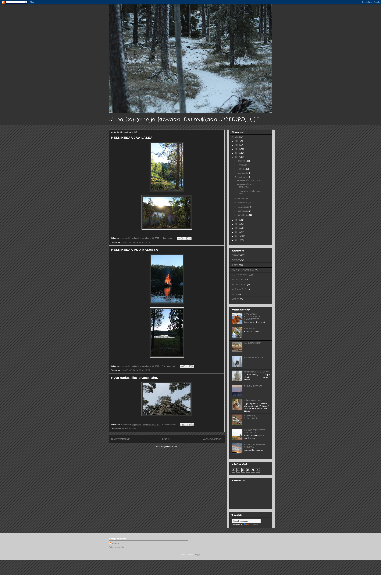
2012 (237, 236)
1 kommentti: (168, 238)
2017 (237, 157)
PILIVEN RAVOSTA (253, 386)
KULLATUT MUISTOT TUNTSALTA (254, 431)
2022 (237, 137)
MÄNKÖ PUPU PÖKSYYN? (257, 372)
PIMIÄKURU (250, 328)
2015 (237, 224)
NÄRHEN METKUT (253, 400)
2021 (237, 141)
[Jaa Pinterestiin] (190, 238)
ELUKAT (236, 255)
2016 (237, 220)
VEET (147, 242)
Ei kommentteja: (169, 366)
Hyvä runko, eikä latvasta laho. (134, 378)
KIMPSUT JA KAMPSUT (243, 270)
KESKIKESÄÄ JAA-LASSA (132, 138)
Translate (253, 524)
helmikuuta (243, 211)
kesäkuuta (243, 177)
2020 (237, 145)
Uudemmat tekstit (120, 439)
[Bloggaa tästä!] (181, 238)
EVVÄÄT (236, 260)
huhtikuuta (243, 202)
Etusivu (166, 439)
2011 (237, 240)
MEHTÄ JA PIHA (136, 242)
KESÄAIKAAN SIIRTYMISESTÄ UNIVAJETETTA (252, 316)
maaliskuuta (243, 207)
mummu (115, 543)
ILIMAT (124, 242)
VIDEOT (235, 299)
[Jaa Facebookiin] (187, 238)
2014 (237, 228)
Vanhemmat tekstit (212, 439)
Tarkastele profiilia (116, 547)
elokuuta (242, 169)
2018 (237, 153)
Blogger (197, 554)
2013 (237, 232)
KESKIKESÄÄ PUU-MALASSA (134, 250)
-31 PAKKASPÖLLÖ (253, 357)
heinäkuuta (243, 173)
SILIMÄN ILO (238, 279)
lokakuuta (242, 161)
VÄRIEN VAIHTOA (252, 343)
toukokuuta (243, 198)
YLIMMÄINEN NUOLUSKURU (251, 417)
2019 (237, 149)
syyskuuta (243, 165)
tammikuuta (243, 215)
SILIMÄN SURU (239, 284)
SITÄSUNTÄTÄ (239, 289)
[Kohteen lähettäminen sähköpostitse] (178, 238)
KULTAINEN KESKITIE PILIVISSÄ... (254, 445)
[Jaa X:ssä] (184, 238)
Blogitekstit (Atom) (169, 446)
